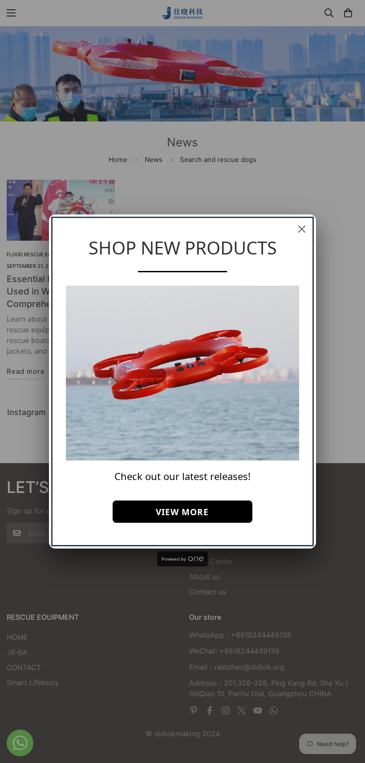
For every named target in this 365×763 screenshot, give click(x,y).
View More (182, 512)
